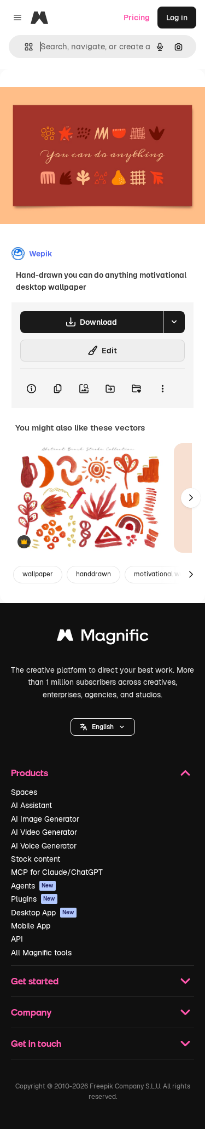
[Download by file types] (174, 322)
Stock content (35, 859)
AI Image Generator (45, 819)
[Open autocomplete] (24, 47)
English (103, 727)
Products (29, 772)
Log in (177, 17)
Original (70, 94)
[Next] (191, 498)
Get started (34, 981)
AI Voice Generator (44, 846)
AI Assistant (31, 805)
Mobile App (30, 926)
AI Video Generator (44, 832)
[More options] (162, 388)
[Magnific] (103, 637)
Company (31, 1012)
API (17, 939)
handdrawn (93, 574)
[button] (103, 727)
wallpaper (37, 574)
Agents (32, 886)
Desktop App (42, 913)
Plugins (33, 899)
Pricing (137, 17)
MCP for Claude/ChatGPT (57, 872)
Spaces (24, 792)
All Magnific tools (41, 953)
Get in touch (36, 1043)
